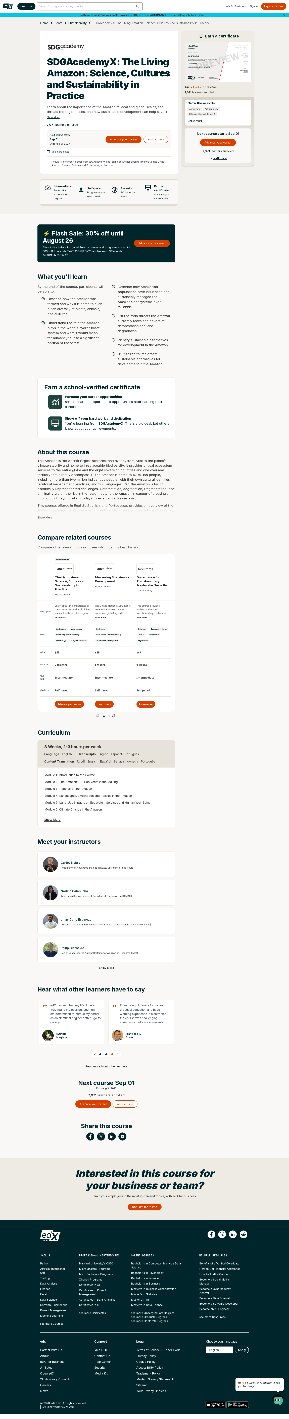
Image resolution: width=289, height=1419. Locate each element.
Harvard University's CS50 (96, 1263)
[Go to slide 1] (104, 716)
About (44, 1356)
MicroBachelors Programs (96, 1274)
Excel (43, 1294)
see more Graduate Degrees (149, 1317)
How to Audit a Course (213, 1274)
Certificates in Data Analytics (97, 1299)
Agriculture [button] (61, 629)
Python (44, 1263)
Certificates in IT (89, 1305)
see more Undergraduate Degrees (152, 1313)
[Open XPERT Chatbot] (278, 1398)
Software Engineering (53, 1305)
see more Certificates (92, 1313)
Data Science (48, 1299)
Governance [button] (154, 635)
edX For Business (236, 6)
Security (100, 1367)
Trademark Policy (148, 1373)
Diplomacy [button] (142, 629)
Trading (45, 1278)
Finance (45, 1289)
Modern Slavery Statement (154, 1379)
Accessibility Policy (149, 1367)
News (44, 1391)
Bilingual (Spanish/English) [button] (67, 635)
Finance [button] (141, 635)
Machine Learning (51, 1315)
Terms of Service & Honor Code (158, 1350)
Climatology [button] (61, 640)
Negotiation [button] (143, 640)
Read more (60, 617)
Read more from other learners (106, 1066)
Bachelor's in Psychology (147, 1272)
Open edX (47, 1373)
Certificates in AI (89, 1285)
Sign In (254, 6)
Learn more (197, 15)
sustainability (77, 23)
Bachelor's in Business (145, 1283)
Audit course (156, 139)
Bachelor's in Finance (145, 1278)
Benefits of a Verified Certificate (219, 1263)
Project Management (53, 1310)
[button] (138, 6)
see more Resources (212, 1317)
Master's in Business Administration (153, 1289)
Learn (24, 6)
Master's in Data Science (147, 1305)
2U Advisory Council (54, 1379)
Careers (45, 1385)
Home (44, 23)
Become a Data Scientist (214, 1298)
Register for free (273, 6)
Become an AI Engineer (214, 1309)
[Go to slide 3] (112, 1054)
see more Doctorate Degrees (149, 1321)
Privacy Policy (146, 1356)
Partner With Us (51, 1350)
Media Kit (101, 1373)
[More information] (66, 254)
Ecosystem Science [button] (78, 640)
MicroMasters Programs (94, 1268)
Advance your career (123, 139)
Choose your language (221, 1341)
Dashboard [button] (100, 629)
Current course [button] (62, 559)
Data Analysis (48, 1283)
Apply (242, 1350)
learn (58, 23)
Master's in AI (140, 1299)
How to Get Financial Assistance (219, 1268)
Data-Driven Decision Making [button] (108, 635)
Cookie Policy (146, 1361)
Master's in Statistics (144, 1294)
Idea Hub (100, 1350)
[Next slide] (118, 1054)
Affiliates (46, 1367)
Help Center (102, 1361)
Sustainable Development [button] (107, 640)
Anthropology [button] (76, 629)
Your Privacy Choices (151, 1391)
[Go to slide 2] (109, 716)
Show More (53, 117)
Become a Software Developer (218, 1303)
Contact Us (102, 1356)
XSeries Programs (90, 1279)
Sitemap (142, 1385)
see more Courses (51, 1323)
